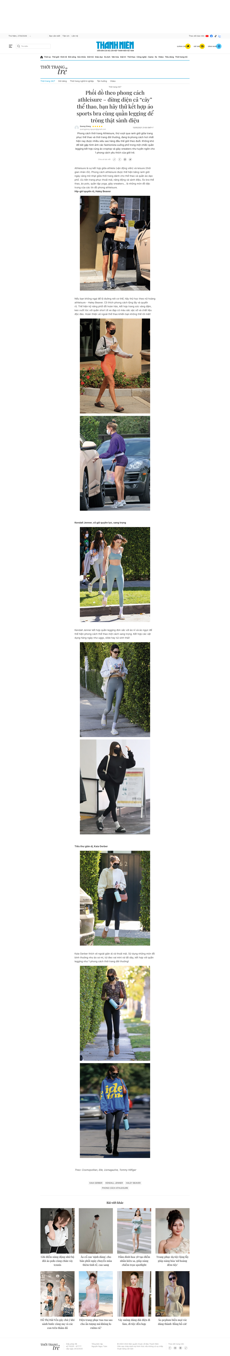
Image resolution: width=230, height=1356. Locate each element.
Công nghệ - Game (145, 57)
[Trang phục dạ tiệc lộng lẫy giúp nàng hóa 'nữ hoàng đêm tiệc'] (172, 1231)
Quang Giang (85, 126)
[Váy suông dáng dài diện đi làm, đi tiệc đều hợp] (134, 1294)
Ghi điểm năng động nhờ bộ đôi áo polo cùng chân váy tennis (57, 1261)
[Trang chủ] (41, 57)
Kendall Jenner (114, 1183)
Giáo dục (99, 57)
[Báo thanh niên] (115, 46)
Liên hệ (75, 36)
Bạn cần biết (54, 36)
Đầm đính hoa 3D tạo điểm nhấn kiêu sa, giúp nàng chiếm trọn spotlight (134, 1261)
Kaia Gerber (95, 1183)
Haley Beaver (133, 1183)
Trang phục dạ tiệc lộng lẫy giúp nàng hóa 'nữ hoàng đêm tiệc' (172, 1261)
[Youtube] (207, 36)
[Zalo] (219, 36)
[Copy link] (114, 159)
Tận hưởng (102, 81)
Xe (156, 57)
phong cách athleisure (115, 1188)
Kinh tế (64, 57)
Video (161, 57)
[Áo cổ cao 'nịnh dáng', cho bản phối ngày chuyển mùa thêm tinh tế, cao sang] (96, 1231)
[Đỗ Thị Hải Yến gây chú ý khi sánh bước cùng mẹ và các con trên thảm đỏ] (57, 1294)
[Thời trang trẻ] (55, 70)
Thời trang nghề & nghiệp (82, 81)
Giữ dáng (62, 81)
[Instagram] (180, 1348)
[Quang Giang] (77, 128)
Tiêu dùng (169, 57)
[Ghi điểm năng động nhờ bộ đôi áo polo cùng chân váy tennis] (57, 1231)
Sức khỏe (81, 57)
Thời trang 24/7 (47, 81)
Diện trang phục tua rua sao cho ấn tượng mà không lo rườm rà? (96, 1324)
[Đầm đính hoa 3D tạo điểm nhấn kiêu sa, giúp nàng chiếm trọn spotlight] (134, 1231)
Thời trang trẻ (181, 57)
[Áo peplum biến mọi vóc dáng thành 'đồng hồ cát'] (172, 1294)
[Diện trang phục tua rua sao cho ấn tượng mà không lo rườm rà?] (96, 1294)
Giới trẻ (90, 57)
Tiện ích (65, 36)
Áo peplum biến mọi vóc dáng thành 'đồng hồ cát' (172, 1322)
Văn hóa (115, 57)
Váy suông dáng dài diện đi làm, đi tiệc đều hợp (134, 1322)
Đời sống (72, 57)
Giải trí (123, 57)
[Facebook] (211, 36)
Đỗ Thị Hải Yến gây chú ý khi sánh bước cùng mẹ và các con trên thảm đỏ (57, 1324)
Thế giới (55, 57)
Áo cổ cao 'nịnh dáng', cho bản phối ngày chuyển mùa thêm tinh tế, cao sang (96, 1261)
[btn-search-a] (18, 46)
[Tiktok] (215, 36)
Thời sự (47, 57)
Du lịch (107, 57)
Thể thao (131, 57)
